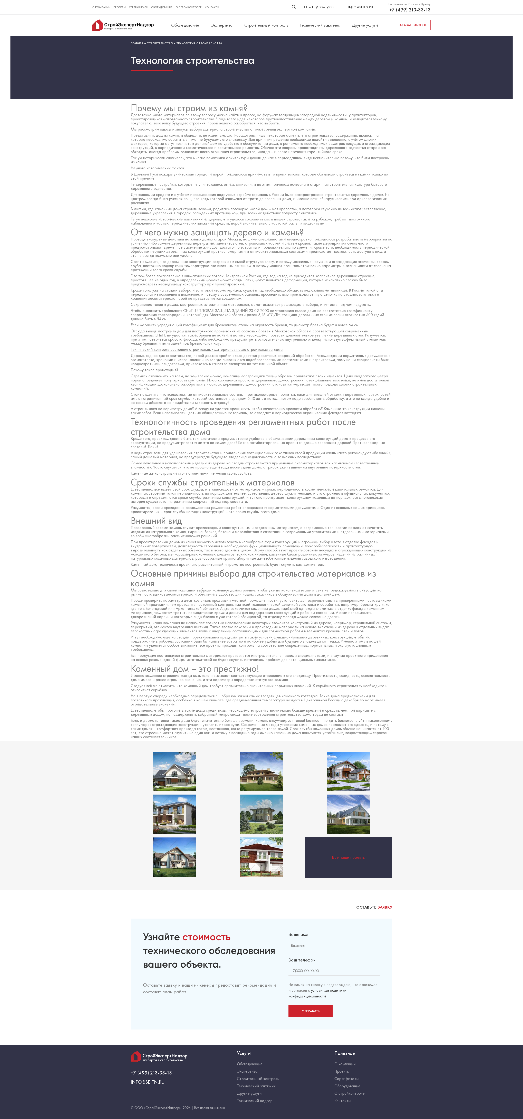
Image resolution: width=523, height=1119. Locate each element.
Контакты (212, 7)
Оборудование (161, 7)
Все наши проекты (348, 857)
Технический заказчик (320, 25)
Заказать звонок (412, 25)
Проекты (120, 7)
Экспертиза (222, 25)
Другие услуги (365, 25)
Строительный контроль (266, 25)
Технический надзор (255, 1101)
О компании (101, 7)
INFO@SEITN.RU (360, 7)
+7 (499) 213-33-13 (410, 9)
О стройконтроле (189, 7)
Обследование (185, 25)
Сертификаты (138, 7)
